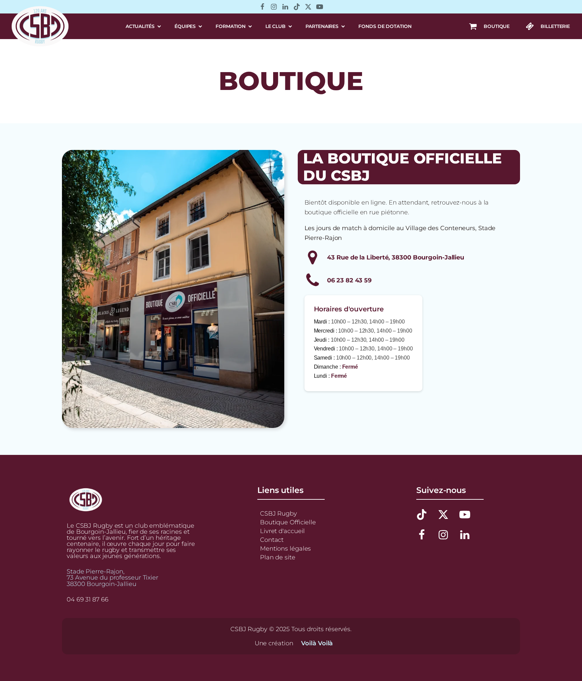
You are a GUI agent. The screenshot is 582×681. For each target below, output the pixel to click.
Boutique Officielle (288, 522)
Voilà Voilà (317, 643)
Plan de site (277, 557)
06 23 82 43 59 (349, 280)
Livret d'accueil (282, 531)
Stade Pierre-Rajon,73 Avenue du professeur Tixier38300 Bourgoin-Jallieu (112, 577)
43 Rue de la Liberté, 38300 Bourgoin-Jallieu (395, 257)
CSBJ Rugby (278, 513)
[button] (489, 26)
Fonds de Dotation (384, 26)
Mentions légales (285, 548)
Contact (272, 540)
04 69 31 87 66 (87, 599)
